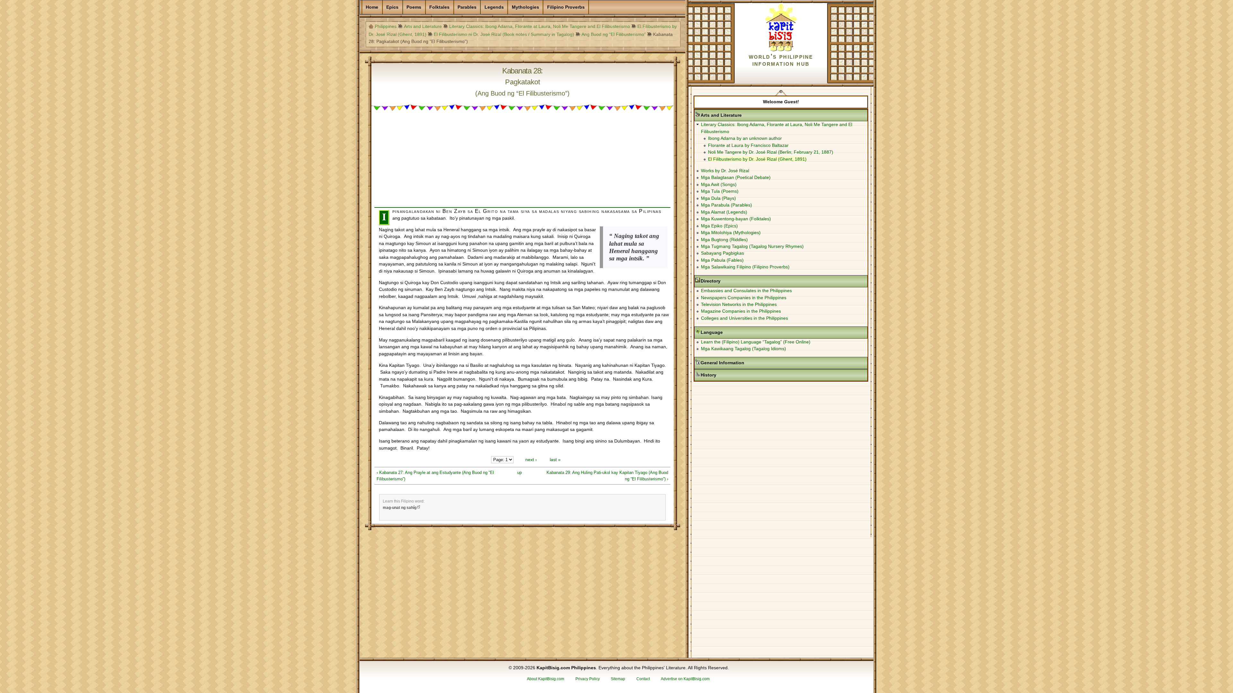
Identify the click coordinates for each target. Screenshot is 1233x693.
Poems (414, 7)
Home (372, 7)
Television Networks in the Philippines (739, 304)
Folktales (439, 7)
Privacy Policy (587, 679)
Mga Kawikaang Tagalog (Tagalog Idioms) (743, 348)
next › (531, 459)
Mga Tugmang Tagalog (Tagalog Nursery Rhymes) (752, 246)
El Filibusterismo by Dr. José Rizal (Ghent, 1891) (757, 159)
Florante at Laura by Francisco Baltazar (748, 145)
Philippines (386, 26)
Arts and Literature (423, 26)
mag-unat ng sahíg (399, 507)
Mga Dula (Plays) (718, 198)
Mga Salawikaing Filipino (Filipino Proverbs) (745, 266)
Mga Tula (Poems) (720, 191)
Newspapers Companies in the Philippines (743, 297)
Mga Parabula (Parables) (726, 204)
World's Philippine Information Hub (781, 59)
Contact (643, 679)
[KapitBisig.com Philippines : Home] (781, 50)
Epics (392, 7)
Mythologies (525, 7)
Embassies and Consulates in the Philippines (746, 290)
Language (732, 332)
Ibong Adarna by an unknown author (745, 138)
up (519, 472)
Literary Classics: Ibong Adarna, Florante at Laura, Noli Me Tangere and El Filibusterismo (539, 26)
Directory (731, 280)
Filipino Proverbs (566, 7)
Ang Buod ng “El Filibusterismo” (614, 34)
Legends (494, 7)
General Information (743, 362)
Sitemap (618, 679)
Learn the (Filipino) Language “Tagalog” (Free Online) (755, 341)
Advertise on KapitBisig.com (685, 679)
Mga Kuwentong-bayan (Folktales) (736, 218)
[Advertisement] (522, 162)
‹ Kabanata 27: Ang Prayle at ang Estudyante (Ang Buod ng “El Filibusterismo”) (435, 475)
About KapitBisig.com (545, 679)
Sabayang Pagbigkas (722, 253)
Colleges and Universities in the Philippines (744, 318)
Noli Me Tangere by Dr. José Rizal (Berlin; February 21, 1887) (770, 152)
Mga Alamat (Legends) (724, 212)
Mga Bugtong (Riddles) (724, 239)
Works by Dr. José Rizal (725, 170)
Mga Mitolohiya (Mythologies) (731, 232)
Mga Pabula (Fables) (722, 260)
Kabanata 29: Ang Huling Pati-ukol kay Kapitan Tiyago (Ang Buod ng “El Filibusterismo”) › (607, 475)
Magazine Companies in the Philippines (741, 311)
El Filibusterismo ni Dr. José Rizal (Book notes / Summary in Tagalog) (504, 34)
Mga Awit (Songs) (719, 184)
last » (555, 459)
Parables (467, 7)
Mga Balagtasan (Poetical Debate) (736, 177)
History (729, 374)
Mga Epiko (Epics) (719, 225)
